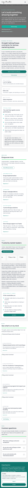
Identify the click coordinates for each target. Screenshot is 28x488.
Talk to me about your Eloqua (14, 71)
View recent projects (7, 251)
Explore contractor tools (7, 31)
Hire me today (14, 26)
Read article (5, 350)
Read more (5, 183)
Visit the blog (6, 419)
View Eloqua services (6, 29)
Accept (14, 484)
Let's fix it (14, 315)
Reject (14, 481)
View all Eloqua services (8, 167)
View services (14, 75)
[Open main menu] (25, 2)
